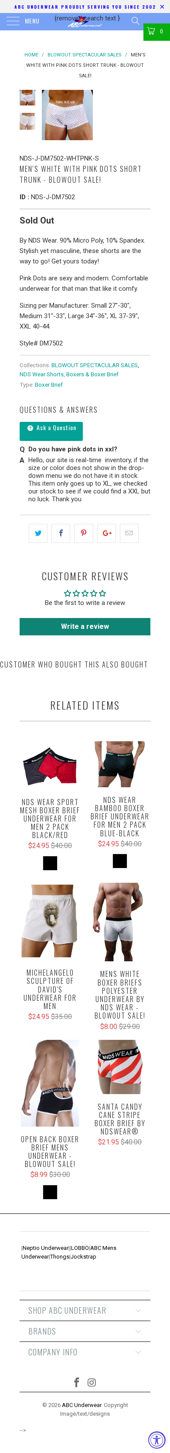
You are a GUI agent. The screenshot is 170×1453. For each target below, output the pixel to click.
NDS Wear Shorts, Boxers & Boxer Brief (69, 374)
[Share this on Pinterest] (83, 533)
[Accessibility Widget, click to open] (157, 1440)
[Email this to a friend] (129, 533)
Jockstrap (83, 1256)
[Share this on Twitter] (38, 533)
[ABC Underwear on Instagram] (92, 1383)
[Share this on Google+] (106, 533)
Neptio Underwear (45, 1248)
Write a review (85, 626)
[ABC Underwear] (85, 21)
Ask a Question (55, 427)
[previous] (50, 115)
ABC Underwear (81, 1405)
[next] (142, 115)
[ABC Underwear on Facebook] (77, 1383)
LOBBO (80, 1248)
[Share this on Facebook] (60, 533)
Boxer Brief (49, 384)
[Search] (134, 21)
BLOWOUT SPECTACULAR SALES (94, 365)
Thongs (59, 1256)
